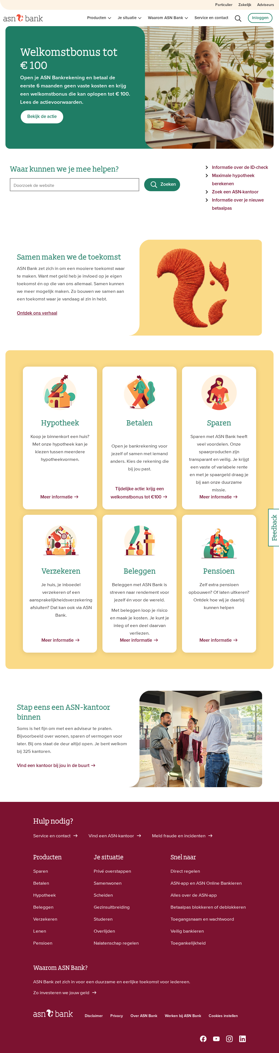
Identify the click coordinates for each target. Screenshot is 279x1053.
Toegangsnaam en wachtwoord (202, 919)
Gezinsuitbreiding (112, 907)
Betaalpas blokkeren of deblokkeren (208, 907)
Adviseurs (265, 5)
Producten (96, 18)
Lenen (39, 931)
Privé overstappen (112, 871)
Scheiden (103, 895)
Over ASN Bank (144, 1016)
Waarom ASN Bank (165, 18)
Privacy (116, 1016)
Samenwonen (108, 883)
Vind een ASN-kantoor (112, 835)
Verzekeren (45, 919)
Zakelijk (244, 5)
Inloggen (260, 18)
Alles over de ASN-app (194, 895)
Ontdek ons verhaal (37, 313)
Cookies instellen (223, 1016)
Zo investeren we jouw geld (61, 992)
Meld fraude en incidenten (179, 835)
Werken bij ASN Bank (183, 1016)
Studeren (103, 919)
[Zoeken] (238, 18)
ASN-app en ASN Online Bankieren (206, 883)
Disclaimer (94, 1016)
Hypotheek (44, 895)
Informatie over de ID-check (240, 167)
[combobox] (74, 184)
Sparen (40, 871)
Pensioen (42, 943)
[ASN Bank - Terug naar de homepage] (53, 1014)
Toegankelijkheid (188, 943)
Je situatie (127, 18)
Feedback (273, 528)
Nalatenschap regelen (116, 943)
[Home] (23, 18)
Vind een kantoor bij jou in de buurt (53, 765)
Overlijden (104, 931)
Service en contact (211, 18)
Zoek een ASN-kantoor (235, 192)
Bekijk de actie (42, 116)
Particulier (223, 5)
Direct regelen (185, 871)
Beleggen (43, 907)
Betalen (41, 883)
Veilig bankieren (187, 931)
